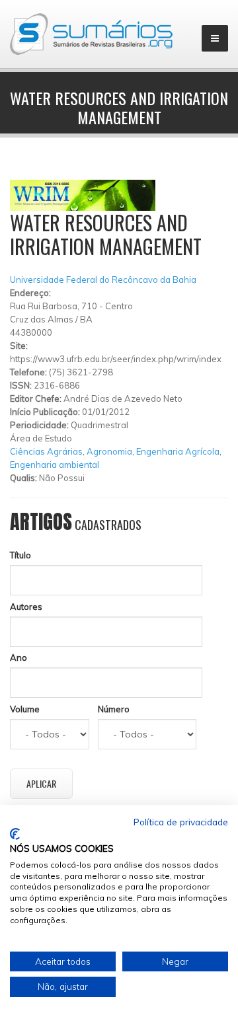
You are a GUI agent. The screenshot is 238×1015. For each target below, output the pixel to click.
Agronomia (109, 451)
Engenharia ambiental (54, 464)
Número (114, 709)
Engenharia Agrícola (177, 451)
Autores (26, 606)
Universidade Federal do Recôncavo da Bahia (103, 279)
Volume (25, 709)
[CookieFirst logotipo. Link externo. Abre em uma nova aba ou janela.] (15, 834)
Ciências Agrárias (46, 451)
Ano (18, 657)
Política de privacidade (181, 821)
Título (20, 555)
